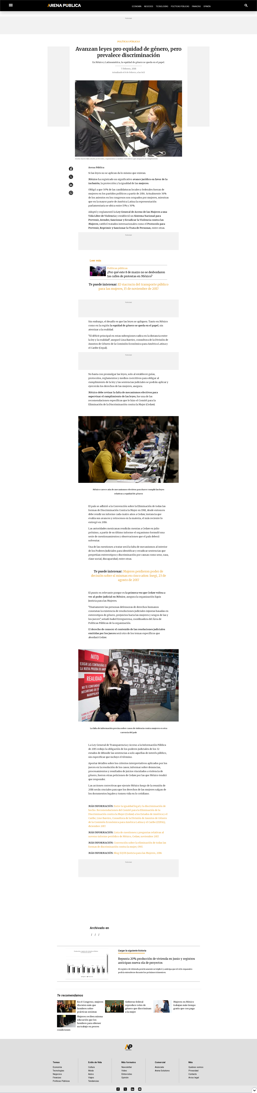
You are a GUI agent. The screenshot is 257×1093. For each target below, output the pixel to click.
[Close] (145, 526)
